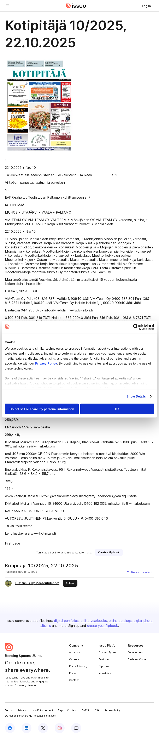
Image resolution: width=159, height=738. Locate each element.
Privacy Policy (46, 363)
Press (72, 673)
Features (104, 659)
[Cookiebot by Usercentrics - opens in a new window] (136, 327)
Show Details (136, 396)
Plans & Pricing (78, 666)
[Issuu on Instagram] (60, 728)
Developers (135, 652)
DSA (97, 710)
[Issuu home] (76, 6)
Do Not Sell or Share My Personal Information (30, 715)
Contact (74, 680)
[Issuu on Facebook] (10, 728)
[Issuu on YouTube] (76, 728)
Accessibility (112, 710)
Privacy (22, 710)
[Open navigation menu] (7, 6)
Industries (105, 673)
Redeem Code (137, 659)
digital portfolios (66, 621)
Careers (74, 659)
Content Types (107, 652)
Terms (9, 710)
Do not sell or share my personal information (42, 409)
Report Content (67, 710)
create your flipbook (102, 626)
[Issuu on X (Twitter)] (43, 728)
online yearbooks (94, 621)
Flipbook (104, 666)
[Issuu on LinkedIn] (26, 728)
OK (117, 409)
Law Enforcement (42, 710)
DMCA (85, 710)
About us (74, 652)
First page (12, 543)
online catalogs (120, 621)
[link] (146, 6)
